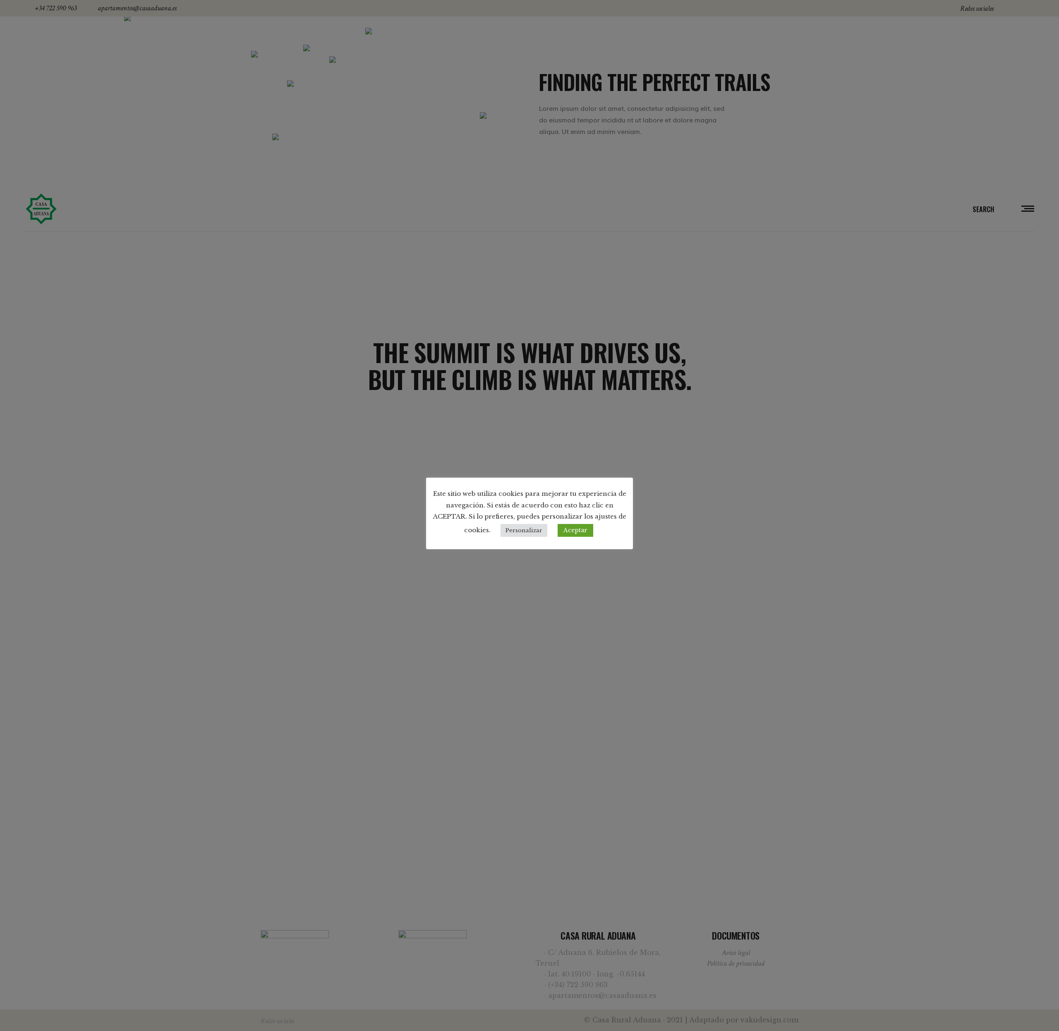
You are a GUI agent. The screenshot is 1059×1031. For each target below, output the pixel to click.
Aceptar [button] (575, 530)
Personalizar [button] (524, 530)
